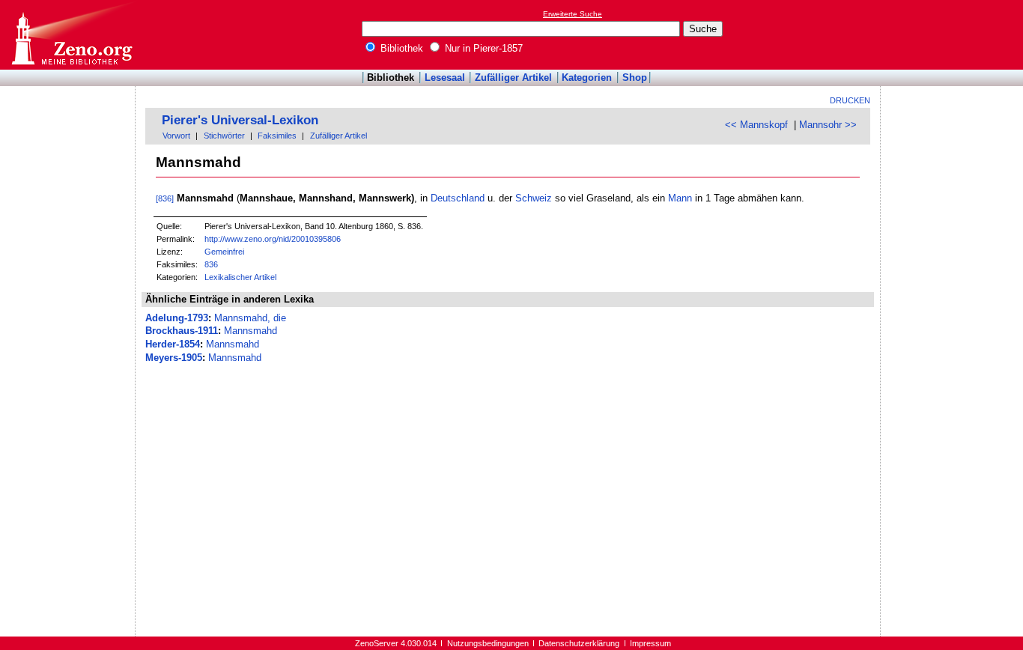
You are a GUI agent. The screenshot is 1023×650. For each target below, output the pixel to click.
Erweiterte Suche (572, 14)
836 (211, 264)
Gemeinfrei (224, 251)
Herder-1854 (172, 344)
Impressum (650, 643)
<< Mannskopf (756, 124)
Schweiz (533, 198)
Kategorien (587, 77)
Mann (680, 198)
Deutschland (458, 198)
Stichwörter (224, 135)
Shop (634, 77)
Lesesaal (445, 77)
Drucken (850, 100)
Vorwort (176, 135)
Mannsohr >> (828, 124)
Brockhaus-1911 (181, 330)
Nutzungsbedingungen (488, 643)
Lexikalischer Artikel (240, 277)
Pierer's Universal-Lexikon (240, 120)
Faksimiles (277, 135)
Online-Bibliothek (71, 35)
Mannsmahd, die (250, 318)
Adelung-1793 (176, 318)
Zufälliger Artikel (513, 77)
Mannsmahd (250, 330)
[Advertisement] (954, 34)
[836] (165, 198)
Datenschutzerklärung (578, 643)
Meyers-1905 (173, 357)
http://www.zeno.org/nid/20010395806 (272, 238)
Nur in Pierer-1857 (482, 48)
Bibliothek (400, 48)
